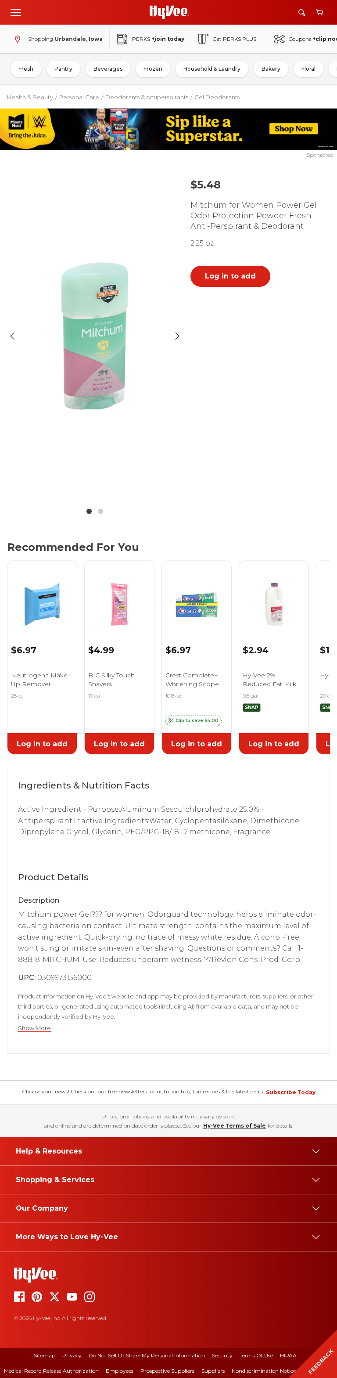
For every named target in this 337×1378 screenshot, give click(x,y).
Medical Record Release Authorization (51, 1370)
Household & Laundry (211, 68)
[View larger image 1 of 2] (95, 336)
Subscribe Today (290, 1092)
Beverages (107, 68)
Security (222, 1355)
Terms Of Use (256, 1355)
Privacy (72, 1355)
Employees (119, 1370)
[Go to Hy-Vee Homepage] (169, 12)
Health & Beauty (30, 97)
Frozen (152, 68)
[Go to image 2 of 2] (100, 511)
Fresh (25, 68)
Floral (308, 68)
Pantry (63, 68)
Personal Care (79, 97)
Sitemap (44, 1355)
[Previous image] (12, 336)
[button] (193, 721)
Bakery (271, 68)
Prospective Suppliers (167, 1370)
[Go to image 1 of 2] (89, 511)
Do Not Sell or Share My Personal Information (147, 1355)
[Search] (302, 12)
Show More (34, 1028)
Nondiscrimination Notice (264, 1370)
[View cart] (319, 12)
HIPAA (288, 1355)
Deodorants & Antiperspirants (146, 97)
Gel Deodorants (217, 97)
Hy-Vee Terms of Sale (234, 1125)
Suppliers (213, 1370)
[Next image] (177, 336)
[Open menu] (16, 12)
